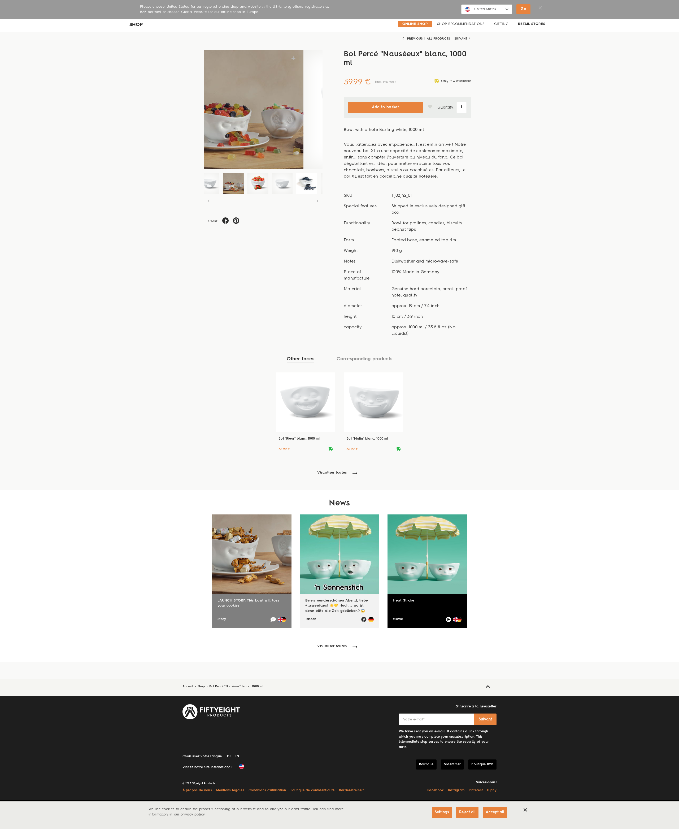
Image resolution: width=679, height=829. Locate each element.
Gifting (501, 24)
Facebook (435, 790)
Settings (442, 812)
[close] (525, 810)
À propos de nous (197, 790)
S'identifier (452, 764)
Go (523, 9)
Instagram (456, 790)
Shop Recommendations (460, 24)
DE (229, 756)
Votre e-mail (414, 719)
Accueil (188, 686)
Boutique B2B (482, 764)
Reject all (467, 812)
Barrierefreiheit (351, 790)
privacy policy (193, 814)
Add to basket (385, 107)
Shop (202, 686)
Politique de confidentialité (312, 790)
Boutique (426, 764)
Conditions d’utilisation (267, 790)
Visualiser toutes (332, 472)
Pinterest (476, 790)
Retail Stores (531, 24)
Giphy (492, 790)
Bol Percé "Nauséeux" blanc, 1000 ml (236, 686)
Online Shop (415, 24)
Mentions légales (230, 790)
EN (236, 756)
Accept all (495, 812)
